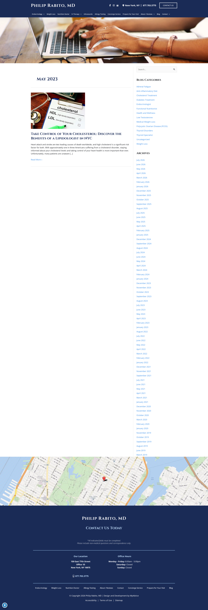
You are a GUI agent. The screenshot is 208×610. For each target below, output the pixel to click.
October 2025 (142, 199)
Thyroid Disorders (144, 130)
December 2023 (143, 283)
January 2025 (142, 234)
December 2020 (143, 406)
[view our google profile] (117, 5)
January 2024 (142, 278)
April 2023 (141, 318)
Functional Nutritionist (146, 108)
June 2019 (140, 450)
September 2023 (143, 296)
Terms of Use (106, 600)
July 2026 (140, 160)
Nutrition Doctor (72, 588)
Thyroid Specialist (144, 135)
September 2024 (143, 243)
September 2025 (143, 204)
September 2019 (143, 441)
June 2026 (140, 164)
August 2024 (142, 248)
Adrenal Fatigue (143, 86)
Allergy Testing (90, 588)
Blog (171, 588)
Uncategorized (143, 139)
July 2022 (140, 336)
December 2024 (143, 239)
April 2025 (141, 226)
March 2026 (141, 177)
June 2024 (140, 257)
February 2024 (142, 274)
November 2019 (143, 433)
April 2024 (141, 265)
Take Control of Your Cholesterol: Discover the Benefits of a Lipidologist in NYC (76, 136)
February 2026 (142, 182)
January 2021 (142, 402)
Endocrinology (41, 588)
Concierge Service (135, 588)
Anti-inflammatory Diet (146, 91)
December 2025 (143, 190)
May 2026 (140, 169)
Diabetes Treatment (145, 100)
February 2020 (142, 424)
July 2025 (140, 213)
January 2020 (142, 428)
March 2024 (141, 270)
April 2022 (141, 349)
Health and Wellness (145, 113)
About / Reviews (106, 588)
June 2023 (140, 309)
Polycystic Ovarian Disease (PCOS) (151, 126)
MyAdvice (134, 595)
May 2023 (140, 314)
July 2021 (140, 380)
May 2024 (140, 261)
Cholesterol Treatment (146, 95)
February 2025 (142, 230)
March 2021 (141, 397)
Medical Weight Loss (145, 121)
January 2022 (142, 362)
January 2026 (142, 186)
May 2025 (140, 221)
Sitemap (119, 600)
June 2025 (140, 217)
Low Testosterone (144, 117)
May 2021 (140, 389)
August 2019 (142, 446)
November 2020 (143, 410)
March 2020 (141, 419)
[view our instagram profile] (113, 5)
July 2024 (140, 252)
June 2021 (140, 384)
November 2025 (143, 195)
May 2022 (140, 345)
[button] (168, 5)
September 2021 (143, 375)
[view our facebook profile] (110, 5)
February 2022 (142, 358)
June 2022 (140, 340)
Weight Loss (142, 144)
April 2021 (141, 393)
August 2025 (142, 208)
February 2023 (142, 322)
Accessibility (91, 600)
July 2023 (140, 305)
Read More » (36, 159)
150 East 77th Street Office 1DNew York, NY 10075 (80, 564)
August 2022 (142, 331)
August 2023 (142, 301)
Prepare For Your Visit (156, 588)
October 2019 (142, 437)
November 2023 (143, 287)
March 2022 (141, 353)
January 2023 (142, 327)
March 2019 (141, 454)
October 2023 (142, 292)
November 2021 (143, 371)
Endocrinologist (143, 104)
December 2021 (143, 366)
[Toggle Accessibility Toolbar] (4, 605)
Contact (120, 588)
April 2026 (141, 173)
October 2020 (142, 415)
